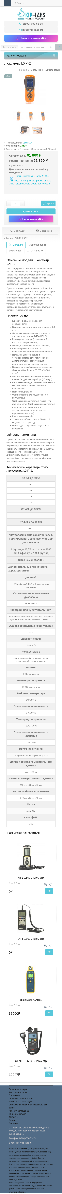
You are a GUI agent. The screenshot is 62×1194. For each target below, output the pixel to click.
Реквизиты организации (20, 1101)
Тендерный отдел (17, 1114)
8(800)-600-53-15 (32, 23)
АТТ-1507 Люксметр (31, 938)
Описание (18, 245)
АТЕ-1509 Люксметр (31, 877)
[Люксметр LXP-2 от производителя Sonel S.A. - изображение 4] (25, 130)
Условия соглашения (19, 1111)
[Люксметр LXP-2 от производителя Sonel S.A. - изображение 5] (37, 130)
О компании (14, 1095)
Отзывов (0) (37, 250)
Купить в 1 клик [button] (31, 211)
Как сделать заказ (18, 1092)
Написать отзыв (52, 70)
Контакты (13, 1117)
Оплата (12, 1120)
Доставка (13, 1123)
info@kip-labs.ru (32, 29)
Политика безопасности (20, 1098)
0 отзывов (36, 70)
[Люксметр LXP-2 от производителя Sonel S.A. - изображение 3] (43, 116)
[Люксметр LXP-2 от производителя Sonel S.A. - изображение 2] (31, 116)
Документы (15, 250)
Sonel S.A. (27, 142)
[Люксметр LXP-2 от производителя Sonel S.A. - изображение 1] (19, 116)
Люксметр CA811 (31, 999)
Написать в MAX (32, 219)
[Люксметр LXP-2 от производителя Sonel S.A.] (30, 89)
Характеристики (38, 245)
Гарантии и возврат (18, 1089)
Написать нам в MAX (33, 38)
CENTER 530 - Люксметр (31, 1060)
